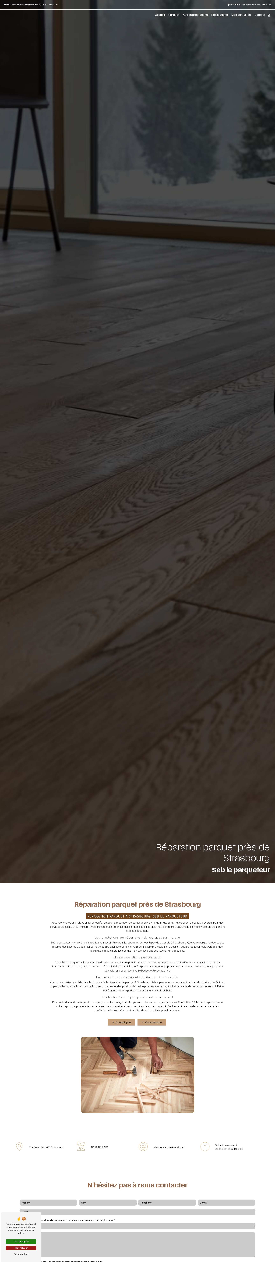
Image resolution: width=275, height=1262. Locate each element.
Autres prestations (195, 15)
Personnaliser (21, 1254)
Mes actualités (241, 15)
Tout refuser (21, 1247)
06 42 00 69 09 (49, 4)
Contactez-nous (153, 1022)
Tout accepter (21, 1241)
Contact (259, 15)
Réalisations (219, 15)
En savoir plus (123, 1022)
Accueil (160, 15)
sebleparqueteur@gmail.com (168, 1147)
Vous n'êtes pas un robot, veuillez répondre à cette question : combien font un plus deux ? (67, 1220)
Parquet (173, 15)
